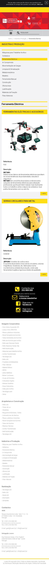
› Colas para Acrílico (8, 389)
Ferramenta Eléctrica (35, 38)
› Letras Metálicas (7, 373)
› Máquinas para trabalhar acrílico (12, 351)
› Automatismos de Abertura (10, 415)
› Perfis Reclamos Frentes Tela (10, 346)
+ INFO (44, 193)
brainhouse (8, 563)
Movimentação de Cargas (11, 66)
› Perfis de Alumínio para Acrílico (11, 340)
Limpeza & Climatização (10, 69)
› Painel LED (5, 495)
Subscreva (28, 297)
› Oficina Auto (6, 471)
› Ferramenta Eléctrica (8, 450)
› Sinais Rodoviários (7, 386)
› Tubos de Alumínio (8, 423)
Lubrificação (6, 89)
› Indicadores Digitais (8, 381)
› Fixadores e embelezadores (10, 362)
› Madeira (4, 463)
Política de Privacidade (39, 563)
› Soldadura (5, 447)
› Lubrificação (6, 474)
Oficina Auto (6, 86)
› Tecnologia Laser (7, 391)
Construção (6, 82)
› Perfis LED (5, 359)
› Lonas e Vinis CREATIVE (9, 330)
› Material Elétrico (7, 367)
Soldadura (6, 56)
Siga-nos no (27, 303)
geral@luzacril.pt (11, 528)
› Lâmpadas (5, 500)
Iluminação (6, 486)
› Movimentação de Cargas (10, 455)
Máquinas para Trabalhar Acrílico (14, 52)
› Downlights (5, 498)
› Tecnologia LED (7, 356)
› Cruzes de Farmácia (8, 378)
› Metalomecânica (7, 460)
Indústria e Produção (20, 38)
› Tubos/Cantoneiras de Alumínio (11, 338)
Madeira (5, 76)
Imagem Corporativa (10, 324)
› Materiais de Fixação (8, 477)
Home (10, 38)
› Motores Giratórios (7, 383)
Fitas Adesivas (7, 96)
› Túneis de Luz (6, 407)
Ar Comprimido (7, 62)
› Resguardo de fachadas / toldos (11, 413)
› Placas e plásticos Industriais (11, 332)
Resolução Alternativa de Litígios (22, 563)
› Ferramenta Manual (8, 466)
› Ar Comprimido (7, 452)
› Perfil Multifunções (8, 348)
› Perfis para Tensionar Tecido (10, 343)
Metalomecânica (8, 72)
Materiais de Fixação (9, 92)
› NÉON (4, 370)
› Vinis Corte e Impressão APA (10, 327)
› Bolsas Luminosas (7, 375)
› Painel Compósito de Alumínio (11, 335)
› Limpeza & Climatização (9, 458)
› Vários (4, 394)
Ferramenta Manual (9, 79)
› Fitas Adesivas (6, 365)
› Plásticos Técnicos (7, 426)
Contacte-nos (28, 289)
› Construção (5, 469)
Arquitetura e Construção (13, 401)
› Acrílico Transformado (9, 354)
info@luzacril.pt (22, 528)
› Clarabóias (5, 410)
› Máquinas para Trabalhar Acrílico (12, 444)
